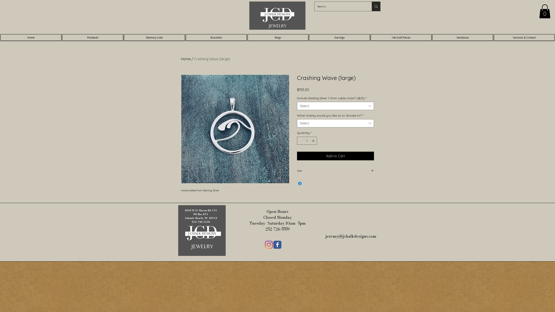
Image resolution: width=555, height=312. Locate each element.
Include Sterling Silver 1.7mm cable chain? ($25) (332, 98)
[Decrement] (300, 141)
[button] (545, 11)
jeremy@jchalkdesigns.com (351, 236)
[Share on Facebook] (299, 183)
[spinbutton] (307, 141)
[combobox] (335, 106)
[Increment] (313, 141)
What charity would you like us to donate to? (330, 115)
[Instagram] (269, 245)
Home (186, 59)
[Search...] (376, 6)
